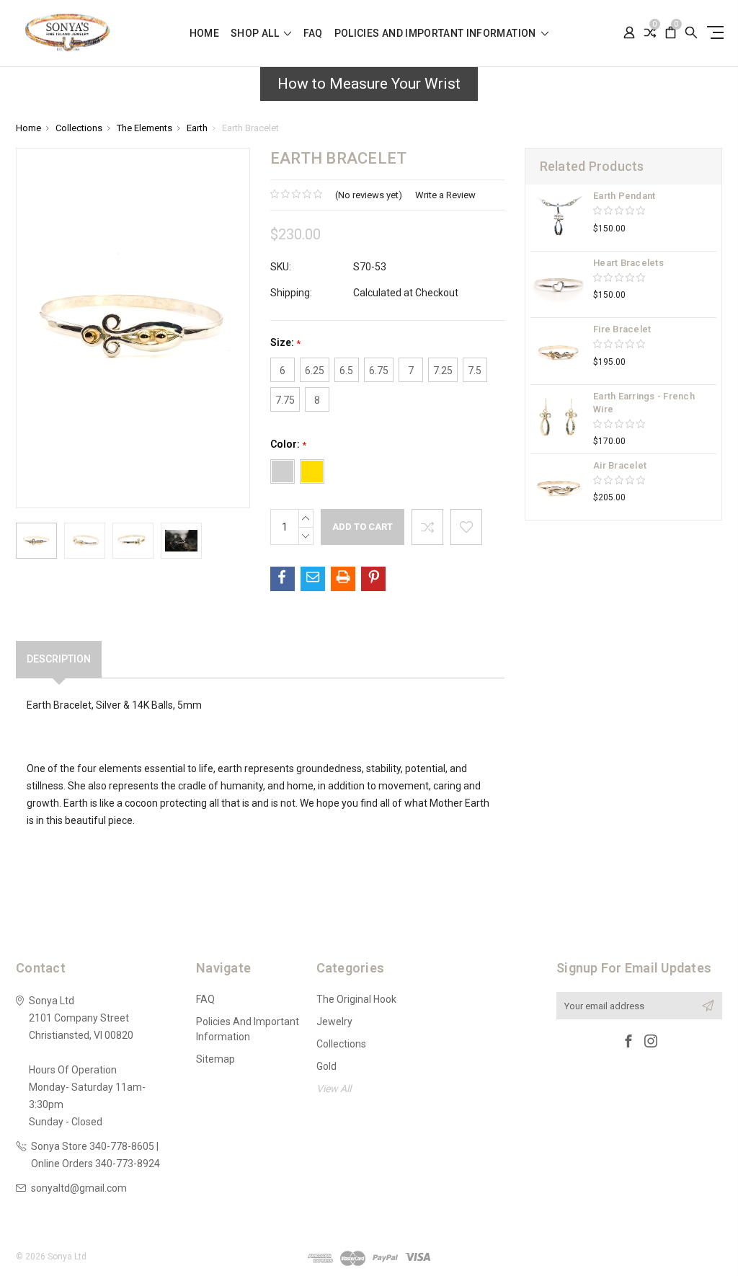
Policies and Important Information (436, 33)
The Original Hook (356, 999)
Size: (285, 343)
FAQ (313, 33)
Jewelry (334, 1021)
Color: (288, 444)
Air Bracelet (619, 465)
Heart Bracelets (628, 262)
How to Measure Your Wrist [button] (369, 83)
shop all (256, 33)
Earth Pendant (624, 195)
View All (333, 1088)
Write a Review (445, 195)
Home (204, 33)
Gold (326, 1066)
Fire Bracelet (622, 329)
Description (59, 659)
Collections (341, 1044)
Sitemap (215, 1059)
